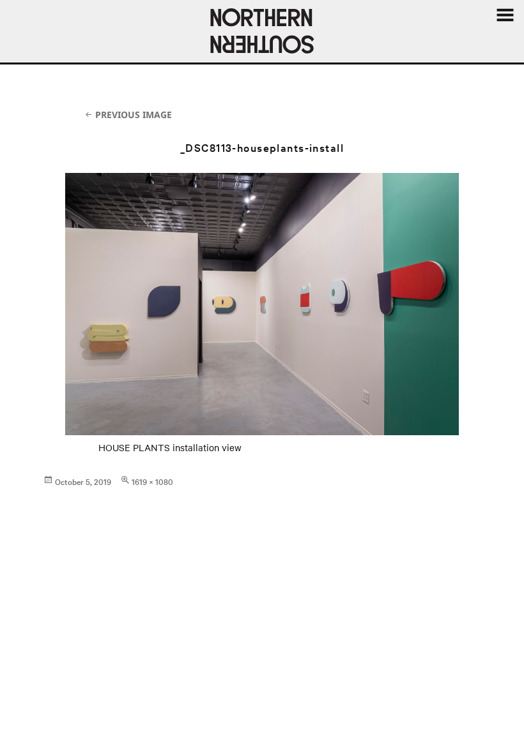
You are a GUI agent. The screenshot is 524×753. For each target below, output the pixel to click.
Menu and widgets (504, 15)
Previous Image (133, 114)
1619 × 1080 (152, 481)
